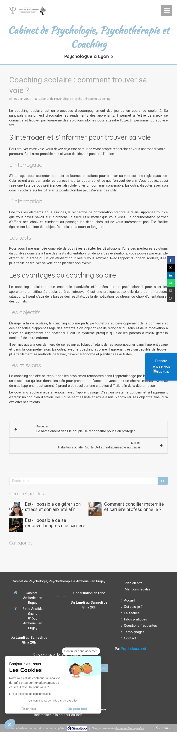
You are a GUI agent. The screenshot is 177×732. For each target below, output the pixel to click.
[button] (9, 724)
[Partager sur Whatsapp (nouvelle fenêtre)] (171, 283)
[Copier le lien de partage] (171, 298)
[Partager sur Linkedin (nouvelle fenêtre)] (171, 275)
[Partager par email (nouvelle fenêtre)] (171, 290)
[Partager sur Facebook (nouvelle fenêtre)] (171, 260)
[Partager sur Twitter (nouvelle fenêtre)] (171, 268)
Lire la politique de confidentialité (30, 694)
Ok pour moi (77, 709)
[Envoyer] (103, 668)
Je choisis (29, 709)
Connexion (164, 728)
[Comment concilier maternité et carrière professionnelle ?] (95, 509)
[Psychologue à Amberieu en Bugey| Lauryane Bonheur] (28, 11)
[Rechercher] (163, 481)
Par (130, 649)
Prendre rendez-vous (161, 363)
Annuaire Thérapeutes (129, 728)
